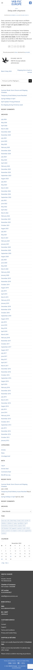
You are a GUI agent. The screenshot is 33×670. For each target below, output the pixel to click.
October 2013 (5, 422)
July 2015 (4, 397)
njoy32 (19, 525)
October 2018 (5, 313)
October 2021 (5, 225)
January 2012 (5, 440)
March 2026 (4, 129)
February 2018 (5, 338)
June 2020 (4, 263)
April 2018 (4, 331)
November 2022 (6, 194)
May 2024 (4, 160)
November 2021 (6, 222)
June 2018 (4, 325)
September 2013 (6, 425)
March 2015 (4, 400)
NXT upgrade (13, 528)
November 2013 (6, 419)
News (16, 8)
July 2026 (4, 119)
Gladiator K (10, 523)
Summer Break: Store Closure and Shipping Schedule (14, 91)
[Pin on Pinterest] (21, 46)
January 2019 (5, 303)
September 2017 (6, 347)
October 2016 (5, 375)
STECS (28, 528)
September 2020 (6, 253)
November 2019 (6, 281)
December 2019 (6, 278)
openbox (19, 528)
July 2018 (4, 322)
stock (3, 530)
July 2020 (4, 260)
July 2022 (4, 200)
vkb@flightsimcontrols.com (9, 596)
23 (10, 556)
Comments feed (6, 472)
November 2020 (6, 250)
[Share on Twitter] (15, 46)
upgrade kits (28, 530)
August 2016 (5, 381)
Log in (3, 465)
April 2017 (4, 362)
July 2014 (4, 409)
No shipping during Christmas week (12, 105)
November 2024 (6, 154)
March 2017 (4, 366)
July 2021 (4, 231)
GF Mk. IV (27, 520)
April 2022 (4, 210)
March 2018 (4, 334)
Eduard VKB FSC (25, 15)
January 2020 (5, 275)
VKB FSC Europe (16, 2)
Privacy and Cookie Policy (8, 633)
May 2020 (4, 266)
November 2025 (6, 135)
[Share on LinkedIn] (23, 46)
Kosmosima (4, 525)
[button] (2, 3)
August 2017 (5, 350)
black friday (13, 520)
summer (8, 530)
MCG (15, 525)
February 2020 (5, 272)
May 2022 (4, 207)
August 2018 (5, 319)
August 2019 (5, 288)
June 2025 (4, 141)
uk (22, 530)
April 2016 (4, 384)
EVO (23, 520)
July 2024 (4, 157)
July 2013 (4, 428)
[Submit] (30, 80)
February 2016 (5, 387)
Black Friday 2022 (6, 71)
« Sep (2, 563)
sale (24, 528)
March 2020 (4, 269)
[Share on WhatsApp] (9, 46)
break (19, 520)
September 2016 (6, 378)
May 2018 (4, 328)
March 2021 (4, 238)
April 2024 (4, 163)
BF (8, 520)
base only (4, 520)
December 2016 (6, 369)
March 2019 (4, 297)
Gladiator (4, 523)
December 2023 (6, 169)
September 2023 (6, 175)
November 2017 (6, 341)
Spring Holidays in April (8, 99)
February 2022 (5, 216)
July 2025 (4, 138)
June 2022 (4, 203)
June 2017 (4, 356)
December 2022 (6, 191)
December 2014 (6, 403)
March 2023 (4, 188)
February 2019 (5, 300)
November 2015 (6, 394)
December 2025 (6, 132)
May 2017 (4, 359)
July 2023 (4, 182)
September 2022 (6, 197)
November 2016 (6, 372)
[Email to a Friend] (18, 46)
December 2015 (6, 390)
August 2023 (5, 178)
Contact (3, 624)
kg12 (26, 523)
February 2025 (5, 147)
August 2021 (5, 228)
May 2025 (4, 144)
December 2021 (6, 219)
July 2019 (4, 291)
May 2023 (4, 185)
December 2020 (6, 247)
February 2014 (5, 415)
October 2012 (5, 437)
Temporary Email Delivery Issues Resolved (14, 95)
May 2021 (4, 235)
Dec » (7, 563)
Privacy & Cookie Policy (23, 661)
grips (15, 523)
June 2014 (4, 412)
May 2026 (4, 122)
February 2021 (5, 241)
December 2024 (6, 150)
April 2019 (4, 294)
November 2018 (6, 309)
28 (1, 559)
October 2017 (5, 344)
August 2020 (5, 256)
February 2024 (5, 166)
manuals (11, 525)
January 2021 (5, 244)
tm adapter (14, 530)
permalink (27, 52)
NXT (24, 525)
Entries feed (4, 469)
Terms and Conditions (8, 630)
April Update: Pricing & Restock (10, 102)
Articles (3, 450)
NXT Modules (5, 528)
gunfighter (20, 523)
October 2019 (5, 284)
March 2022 (4, 213)
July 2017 (4, 353)
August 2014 (5, 406)
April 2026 (4, 125)
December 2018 (6, 306)
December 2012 (6, 431)
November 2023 (6, 172)
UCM (19, 530)
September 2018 (6, 316)
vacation (4, 533)
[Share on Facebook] (12, 46)
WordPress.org (5, 475)
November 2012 (6, 434)
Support (3, 627)
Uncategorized (5, 456)
